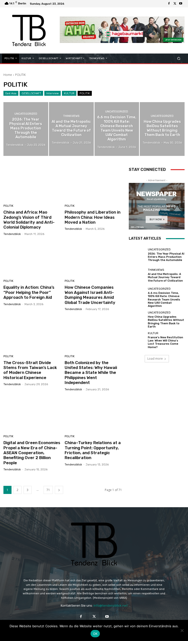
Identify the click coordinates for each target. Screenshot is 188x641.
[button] (179, 58)
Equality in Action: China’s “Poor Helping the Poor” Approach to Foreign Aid (28, 292)
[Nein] (181, 630)
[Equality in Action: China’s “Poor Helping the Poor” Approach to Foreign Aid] (32, 258)
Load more (155, 358)
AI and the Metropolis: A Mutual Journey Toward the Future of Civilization (165, 277)
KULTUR (69, 93)
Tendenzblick (12, 234)
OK (95, 634)
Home (7, 75)
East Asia (10, 93)
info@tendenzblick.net (111, 605)
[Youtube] (181, 4)
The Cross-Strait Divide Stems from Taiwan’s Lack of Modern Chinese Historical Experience (30, 370)
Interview (52, 93)
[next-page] (59, 490)
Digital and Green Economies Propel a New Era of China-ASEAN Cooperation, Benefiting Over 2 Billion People (31, 452)
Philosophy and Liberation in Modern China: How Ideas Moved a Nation (92, 217)
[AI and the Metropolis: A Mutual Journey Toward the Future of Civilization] (71, 129)
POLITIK (85, 93)
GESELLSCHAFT (31, 93)
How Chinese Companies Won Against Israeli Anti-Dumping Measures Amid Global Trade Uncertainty (90, 295)
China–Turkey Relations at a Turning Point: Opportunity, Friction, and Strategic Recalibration (93, 450)
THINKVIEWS (71, 116)
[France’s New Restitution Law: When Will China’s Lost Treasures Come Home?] (137, 340)
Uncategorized (25, 113)
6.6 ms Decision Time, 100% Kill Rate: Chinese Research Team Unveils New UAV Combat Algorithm (164, 299)
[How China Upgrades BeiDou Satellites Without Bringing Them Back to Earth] (162, 129)
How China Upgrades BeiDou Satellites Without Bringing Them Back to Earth (166, 321)
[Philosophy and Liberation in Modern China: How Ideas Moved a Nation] (93, 183)
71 (48, 490)
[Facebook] (169, 4)
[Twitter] (175, 4)
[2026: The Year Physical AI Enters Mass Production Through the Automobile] (25, 129)
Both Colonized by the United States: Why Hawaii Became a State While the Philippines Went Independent (91, 372)
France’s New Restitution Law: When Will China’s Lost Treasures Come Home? (165, 342)
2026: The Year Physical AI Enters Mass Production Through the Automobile (166, 257)
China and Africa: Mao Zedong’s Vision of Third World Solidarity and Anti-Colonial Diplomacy (29, 220)
